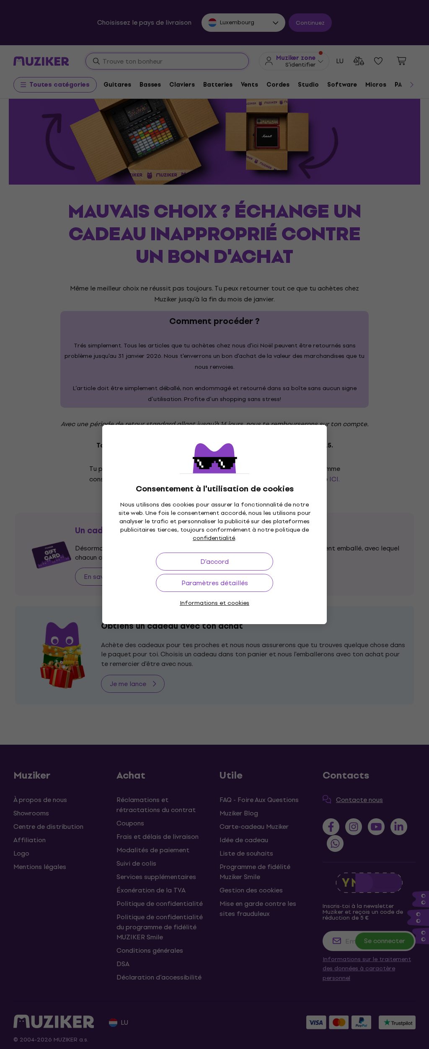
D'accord (214, 561)
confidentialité (214, 538)
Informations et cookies (214, 603)
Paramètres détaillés (214, 583)
